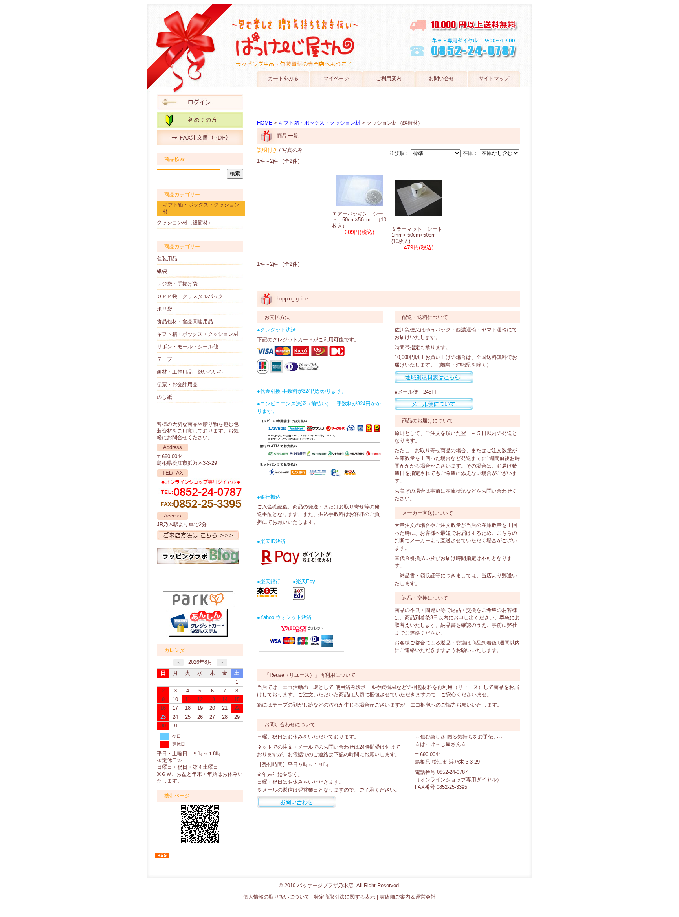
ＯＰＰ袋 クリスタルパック (190, 296)
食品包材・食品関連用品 (185, 321)
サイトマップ (494, 78)
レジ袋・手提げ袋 (177, 284)
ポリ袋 (164, 309)
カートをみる (283, 78)
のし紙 (164, 397)
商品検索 (174, 159)
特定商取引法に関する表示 (344, 897)
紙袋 (162, 271)
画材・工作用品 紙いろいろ (190, 372)
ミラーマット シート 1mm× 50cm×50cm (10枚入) (419, 235)
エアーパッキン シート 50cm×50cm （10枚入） (359, 220)
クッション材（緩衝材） (185, 222)
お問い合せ (441, 78)
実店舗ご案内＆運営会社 (408, 897)
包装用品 (167, 258)
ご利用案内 (389, 78)
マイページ (336, 78)
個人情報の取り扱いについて (276, 897)
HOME (264, 123)
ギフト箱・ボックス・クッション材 (201, 208)
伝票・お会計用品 (177, 384)
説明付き (267, 150)
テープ (164, 359)
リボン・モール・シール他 (187, 347)
